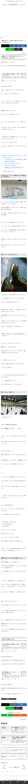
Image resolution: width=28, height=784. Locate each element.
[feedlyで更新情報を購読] (7, 715)
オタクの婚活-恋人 (12, 698)
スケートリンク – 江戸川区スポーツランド (11, 114)
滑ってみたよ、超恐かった (11, 165)
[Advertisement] (14, 22)
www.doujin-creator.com (6, 86)
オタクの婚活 (4, 698)
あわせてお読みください (9, 171)
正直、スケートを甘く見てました (12, 163)
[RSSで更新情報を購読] (20, 715)
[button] (18, 49)
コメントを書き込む (14, 767)
